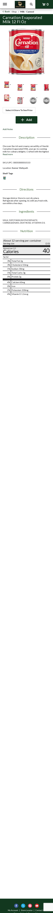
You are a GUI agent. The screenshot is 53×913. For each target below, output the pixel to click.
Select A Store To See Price (19, 110)
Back (7, 11)
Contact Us (40, 910)
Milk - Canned (27, 11)
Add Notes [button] (8, 129)
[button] (7, 85)
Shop (14, 11)
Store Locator (27, 910)
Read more (8, 154)
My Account (13, 910)
